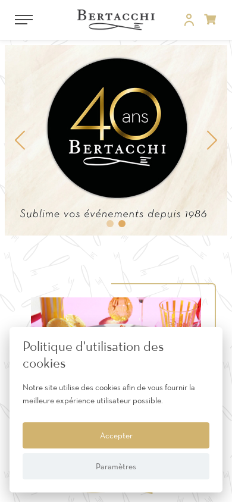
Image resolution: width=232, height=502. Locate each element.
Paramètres (116, 466)
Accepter (116, 435)
